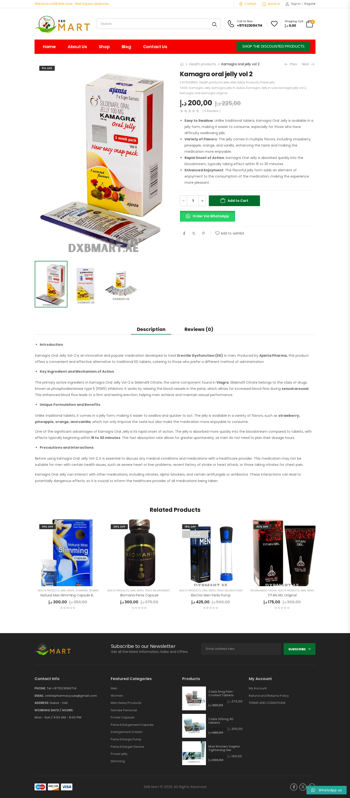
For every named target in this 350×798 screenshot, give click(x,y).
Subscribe (297, 649)
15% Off (190, 527)
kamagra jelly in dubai (228, 88)
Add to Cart (238, 200)
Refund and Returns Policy (269, 696)
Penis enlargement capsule (163, 590)
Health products (202, 64)
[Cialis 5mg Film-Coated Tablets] (194, 698)
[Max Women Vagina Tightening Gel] (194, 753)
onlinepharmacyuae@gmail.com (71, 695)
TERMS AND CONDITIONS (267, 703)
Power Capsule (123, 717)
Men (227, 82)
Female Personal (124, 710)
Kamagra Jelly (199, 88)
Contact (250, 4)
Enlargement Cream (263, 590)
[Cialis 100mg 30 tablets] (194, 726)
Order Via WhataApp (211, 216)
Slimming (81, 590)
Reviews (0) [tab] (199, 329)
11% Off (47, 68)
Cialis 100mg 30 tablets (220, 721)
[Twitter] (193, 233)
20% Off (119, 527)
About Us (274, 4)
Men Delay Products (245, 82)
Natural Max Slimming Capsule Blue (69, 595)
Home (49, 47)
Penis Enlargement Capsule (132, 725)
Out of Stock (195, 534)
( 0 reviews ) (211, 110)
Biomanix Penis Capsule (139, 595)
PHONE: (40, 688)
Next (307, 64)
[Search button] (215, 23)
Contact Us (155, 47)
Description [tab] (151, 329)
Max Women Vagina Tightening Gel (224, 748)
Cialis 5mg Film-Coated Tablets (221, 693)
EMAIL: (39, 695)
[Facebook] (184, 233)
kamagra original (214, 93)
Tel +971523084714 (61, 688)
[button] (207, 218)
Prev (292, 64)
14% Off (47, 527)
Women (93, 590)
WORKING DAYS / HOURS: (54, 710)
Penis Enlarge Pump (230, 590)
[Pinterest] (203, 233)
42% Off (262, 527)
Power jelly (267, 82)
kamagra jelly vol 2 (292, 88)
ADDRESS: (42, 703)
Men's (70, 590)
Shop (104, 47)
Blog (126, 47)
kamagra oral (190, 93)
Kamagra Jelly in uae (261, 88)
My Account (258, 688)
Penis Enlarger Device (127, 747)
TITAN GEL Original (282, 595)
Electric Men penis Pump (211, 595)
